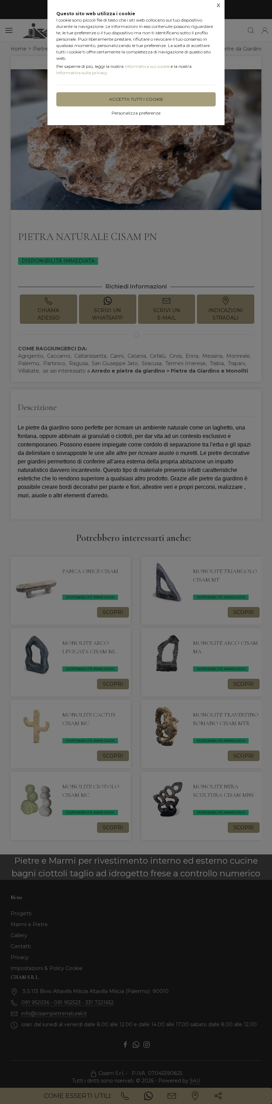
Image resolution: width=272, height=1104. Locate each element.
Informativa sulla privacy (81, 72)
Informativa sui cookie (147, 66)
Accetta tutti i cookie (136, 99)
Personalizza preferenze (136, 113)
